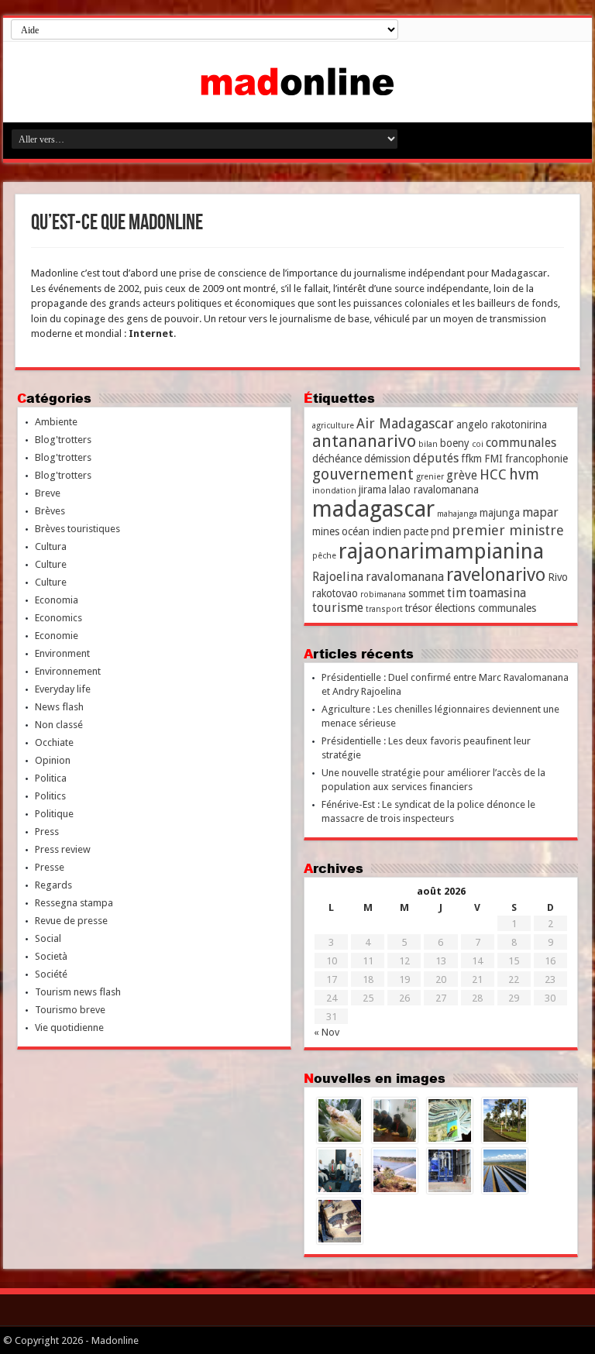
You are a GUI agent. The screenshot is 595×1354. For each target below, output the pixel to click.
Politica (51, 778)
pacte (416, 531)
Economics (58, 618)
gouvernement (363, 474)
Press (47, 831)
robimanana (383, 594)
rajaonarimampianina (441, 551)
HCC (493, 474)
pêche (324, 556)
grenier (430, 477)
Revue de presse (71, 920)
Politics (50, 796)
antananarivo (364, 441)
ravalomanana (405, 576)
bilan (428, 444)
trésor (418, 608)
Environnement (68, 671)
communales (521, 442)
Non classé (59, 724)
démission (387, 458)
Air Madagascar (405, 423)
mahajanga (457, 514)
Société (51, 974)
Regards (53, 885)
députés (436, 458)
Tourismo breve (70, 1010)
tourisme (337, 607)
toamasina (497, 593)
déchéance (337, 458)
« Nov (326, 1032)
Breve (47, 493)
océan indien (371, 531)
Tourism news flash (78, 992)
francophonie (536, 458)
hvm (524, 474)
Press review (63, 849)
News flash (59, 707)
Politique (54, 814)
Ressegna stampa (74, 903)
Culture (51, 564)
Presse (49, 867)
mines (325, 531)
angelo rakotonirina (501, 424)
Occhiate (54, 742)
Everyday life (63, 689)
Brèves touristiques (77, 528)
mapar (540, 512)
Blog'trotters (63, 439)
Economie (56, 635)
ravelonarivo (495, 575)
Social (48, 938)
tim (456, 593)
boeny (454, 443)
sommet (426, 593)
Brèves (50, 511)
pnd (440, 531)
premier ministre (508, 530)
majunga (500, 513)
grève (461, 475)
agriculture (333, 426)
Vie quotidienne (69, 1027)
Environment (62, 653)
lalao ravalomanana (434, 489)
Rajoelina (337, 576)
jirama (373, 489)
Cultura (51, 546)
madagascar (373, 509)
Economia (56, 600)
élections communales (485, 608)
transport (384, 609)
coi (477, 444)
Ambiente (56, 422)
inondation (334, 491)
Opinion (53, 760)
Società (51, 956)
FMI (493, 458)
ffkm (471, 458)
